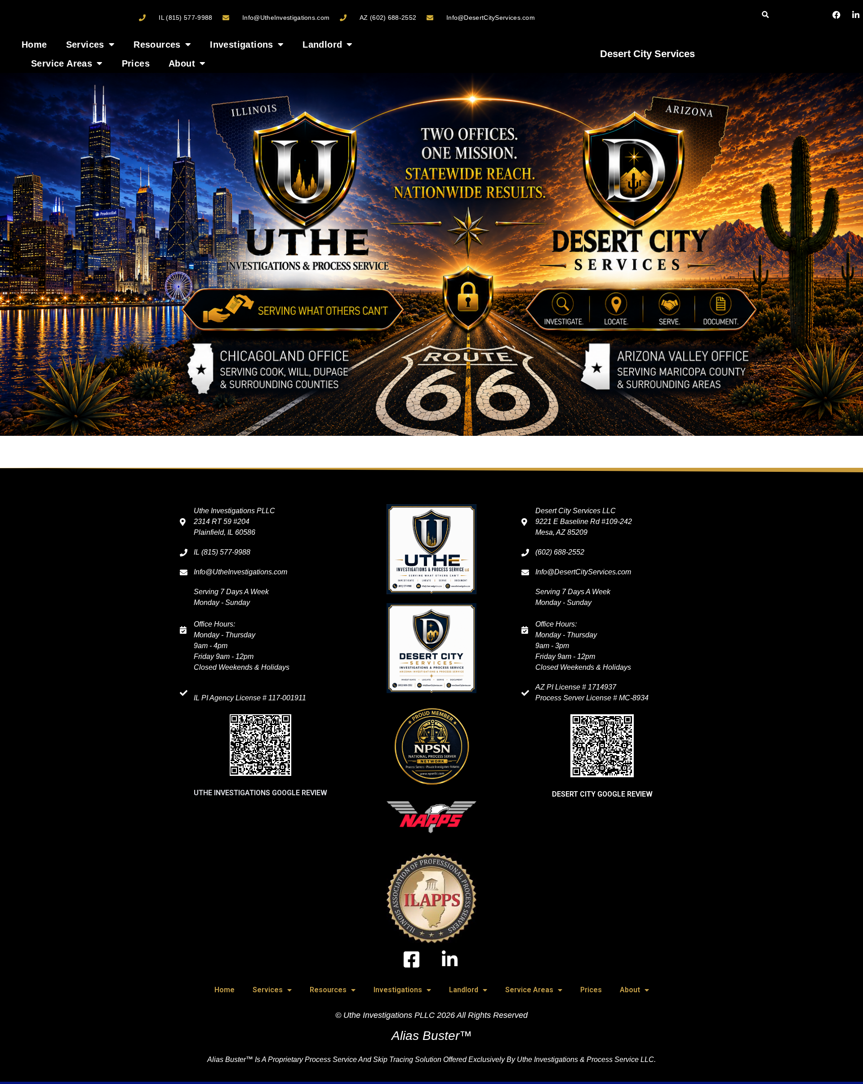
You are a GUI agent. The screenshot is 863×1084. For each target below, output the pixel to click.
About (182, 63)
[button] (765, 15)
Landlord (322, 44)
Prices (136, 63)
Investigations (241, 44)
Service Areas (61, 63)
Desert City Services (647, 53)
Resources (157, 44)
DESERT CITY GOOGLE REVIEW (602, 794)
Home (34, 44)
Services (85, 44)
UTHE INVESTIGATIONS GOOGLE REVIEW (260, 792)
